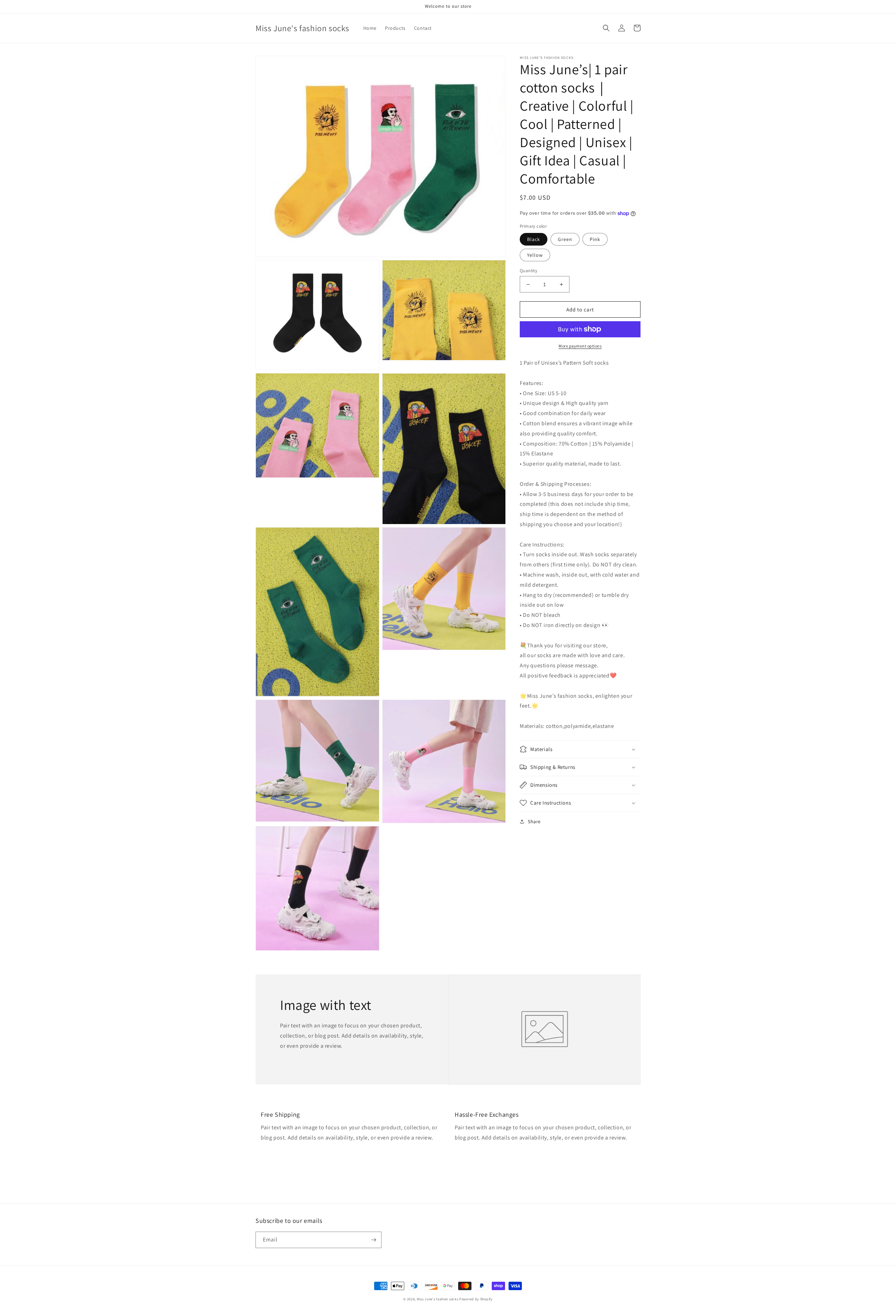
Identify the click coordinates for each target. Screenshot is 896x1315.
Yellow (535, 255)
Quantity (528, 271)
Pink (595, 239)
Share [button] (534, 821)
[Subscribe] (373, 1240)
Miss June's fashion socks (437, 1299)
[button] (606, 28)
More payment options (580, 346)
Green (565, 239)
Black (533, 239)
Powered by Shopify (476, 1299)
